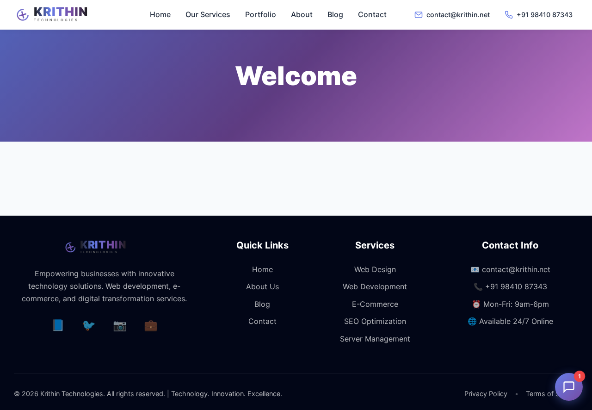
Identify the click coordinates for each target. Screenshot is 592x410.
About (302, 14)
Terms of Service (552, 394)
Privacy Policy (485, 394)
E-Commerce (375, 304)
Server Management (375, 338)
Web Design (375, 269)
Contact (372, 14)
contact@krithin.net (516, 269)
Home (160, 14)
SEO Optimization (375, 321)
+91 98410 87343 (516, 286)
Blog (335, 14)
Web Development (375, 286)
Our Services (207, 14)
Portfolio (260, 14)
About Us (262, 286)
